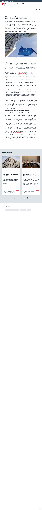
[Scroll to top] (40, 508)
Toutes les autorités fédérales (7, 1)
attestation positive (18, 132)
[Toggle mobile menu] (39, 4)
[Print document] (36, 9)
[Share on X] (39, 9)
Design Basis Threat (23, 73)
